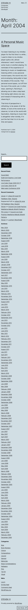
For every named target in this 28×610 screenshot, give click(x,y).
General (13, 132)
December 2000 (6, 537)
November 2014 (6, 296)
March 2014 (5, 310)
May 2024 (4, 227)
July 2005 (4, 490)
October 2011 (5, 347)
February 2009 (6, 389)
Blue (2, 545)
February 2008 (6, 416)
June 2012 (4, 331)
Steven (3, 206)
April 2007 (4, 437)
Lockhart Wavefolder (15, 220)
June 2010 (4, 365)
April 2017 (4, 275)
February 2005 (6, 503)
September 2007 (6, 426)
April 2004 (4, 529)
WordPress (18, 603)
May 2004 (4, 527)
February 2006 (6, 474)
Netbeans (4, 566)
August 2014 (5, 302)
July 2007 (4, 431)
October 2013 (5, 315)
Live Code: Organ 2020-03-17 (11, 183)
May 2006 (4, 466)
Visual (3, 574)
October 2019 (5, 235)
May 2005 (4, 495)
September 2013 (6, 317)
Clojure (3, 550)
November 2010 (6, 360)
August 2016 (5, 280)
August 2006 (5, 458)
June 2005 (4, 492)
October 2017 (5, 270)
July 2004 (4, 521)
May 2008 (4, 410)
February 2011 (5, 357)
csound (3, 556)
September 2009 (6, 381)
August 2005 (5, 487)
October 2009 (5, 378)
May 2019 (4, 249)
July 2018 (4, 259)
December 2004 (6, 508)
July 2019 (4, 243)
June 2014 (4, 307)
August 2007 (5, 429)
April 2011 (4, 355)
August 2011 (5, 349)
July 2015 (4, 288)
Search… (4, 154)
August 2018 (5, 257)
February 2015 (6, 294)
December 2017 (6, 267)
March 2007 (5, 439)
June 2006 (4, 463)
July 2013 (4, 320)
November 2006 (6, 450)
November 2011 (6, 344)
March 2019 (5, 251)
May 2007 (4, 434)
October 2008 (5, 400)
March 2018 (5, 262)
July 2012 (4, 328)
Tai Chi (3, 572)
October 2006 (5, 453)
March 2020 (5, 230)
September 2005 (6, 484)
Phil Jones (4, 212)
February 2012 (6, 339)
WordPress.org (6, 590)
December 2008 (6, 394)
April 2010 (4, 370)
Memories (4, 561)
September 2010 (6, 363)
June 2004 (4, 524)
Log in (3, 582)
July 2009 (4, 384)
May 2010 (4, 368)
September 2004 (6, 516)
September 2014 (6, 299)
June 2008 (4, 408)
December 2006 (6, 447)
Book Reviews (5, 548)
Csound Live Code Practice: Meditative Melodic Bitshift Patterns (13, 214)
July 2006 (4, 461)
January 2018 (5, 264)
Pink (2, 569)
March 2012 (5, 336)
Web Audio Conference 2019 (10, 188)
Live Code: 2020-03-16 (8, 186)
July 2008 (4, 405)
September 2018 (6, 254)
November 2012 (6, 323)
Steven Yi (6, 3)
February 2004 (6, 535)
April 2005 (4, 498)
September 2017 (6, 272)
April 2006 (4, 469)
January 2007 (5, 445)
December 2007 (6, 418)
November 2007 (6, 421)
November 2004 (6, 511)
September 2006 (6, 455)
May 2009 (4, 386)
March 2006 (5, 471)
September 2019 (6, 238)
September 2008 (6, 402)
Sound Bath (5, 175)
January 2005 (5, 506)
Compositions (5, 553)
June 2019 (4, 246)
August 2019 (5, 241)
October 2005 (5, 482)
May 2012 (4, 333)
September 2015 (6, 286)
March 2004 (5, 532)
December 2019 (6, 233)
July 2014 (4, 304)
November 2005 (6, 479)
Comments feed (6, 587)
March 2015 (5, 291)
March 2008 (5, 413)
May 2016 (4, 283)
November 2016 (6, 278)
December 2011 (6, 341)
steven (3, 196)
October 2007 (5, 423)
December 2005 (6, 476)
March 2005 (5, 500)
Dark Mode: (21, 608)
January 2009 (5, 392)
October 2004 (5, 514)
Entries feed (5, 585)
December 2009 (6, 376)
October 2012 (5, 325)
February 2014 (6, 312)
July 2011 (4, 352)
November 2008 (6, 397)
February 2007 (6, 442)
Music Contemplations (8, 564)
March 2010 (5, 373)
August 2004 (5, 519)
